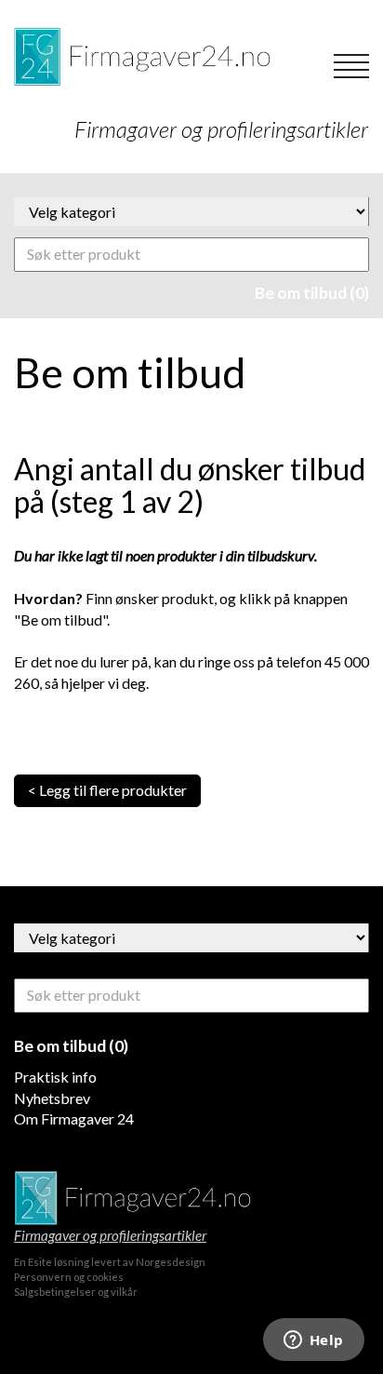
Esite (40, 1262)
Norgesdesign (170, 1262)
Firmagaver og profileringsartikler (110, 1235)
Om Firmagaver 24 (74, 1118)
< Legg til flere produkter (107, 790)
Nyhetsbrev (52, 1098)
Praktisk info (55, 1076)
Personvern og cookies (69, 1277)
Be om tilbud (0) (312, 293)
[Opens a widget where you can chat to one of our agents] (313, 1341)
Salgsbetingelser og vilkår (76, 1292)
